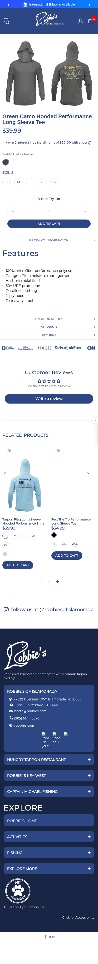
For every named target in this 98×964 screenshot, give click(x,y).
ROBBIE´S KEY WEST (49, 775)
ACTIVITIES (49, 836)
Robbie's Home (22, 821)
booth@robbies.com (30, 711)
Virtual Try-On (49, 200)
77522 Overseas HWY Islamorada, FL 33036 (47, 699)
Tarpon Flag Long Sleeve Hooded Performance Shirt (23, 521)
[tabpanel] (24, 512)
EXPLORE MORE (49, 868)
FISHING (49, 852)
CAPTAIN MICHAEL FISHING (49, 791)
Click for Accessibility (78, 917)
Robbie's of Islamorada (50, 21)
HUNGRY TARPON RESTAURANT (49, 759)
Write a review (49, 398)
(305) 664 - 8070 (26, 718)
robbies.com (24, 725)
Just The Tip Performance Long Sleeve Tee (71, 521)
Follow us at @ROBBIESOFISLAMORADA (52, 609)
